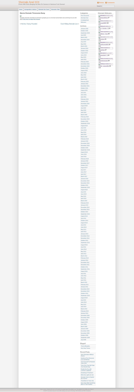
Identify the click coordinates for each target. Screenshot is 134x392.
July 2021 (83, 92)
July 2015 (83, 192)
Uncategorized (85, 20)
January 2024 (84, 48)
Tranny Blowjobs (85, 346)
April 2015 (83, 198)
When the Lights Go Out (87, 375)
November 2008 (85, 333)
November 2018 (85, 145)
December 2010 (85, 289)
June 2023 (84, 55)
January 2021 (84, 101)
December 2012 (85, 236)
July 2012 (83, 247)
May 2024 (83, 44)
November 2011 (85, 264)
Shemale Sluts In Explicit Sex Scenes (87, 377)
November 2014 (85, 209)
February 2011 (85, 284)
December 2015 (85, 181)
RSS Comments (87, 390)
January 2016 (84, 178)
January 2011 (84, 286)
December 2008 (85, 331)
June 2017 (84, 172)
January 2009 (84, 328)
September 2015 (85, 187)
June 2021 (84, 94)
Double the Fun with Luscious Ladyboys (86, 369)
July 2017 (83, 170)
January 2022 (84, 83)
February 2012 (85, 258)
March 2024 (84, 46)
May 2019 (83, 132)
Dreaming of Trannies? (87, 372)
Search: (99, 6)
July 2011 (83, 273)
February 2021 (85, 99)
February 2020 (85, 117)
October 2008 (84, 335)
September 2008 (85, 337)
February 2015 (85, 203)
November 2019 (85, 119)
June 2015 (84, 194)
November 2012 (85, 238)
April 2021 (83, 97)
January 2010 (84, 313)
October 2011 (84, 267)
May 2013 (83, 229)
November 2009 (85, 317)
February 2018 (85, 159)
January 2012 (84, 260)
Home (20, 9)
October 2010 (84, 293)
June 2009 (84, 324)
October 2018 (84, 147)
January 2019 (84, 141)
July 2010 (83, 300)
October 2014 (84, 211)
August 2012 (84, 245)
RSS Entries (78, 390)
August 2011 (84, 271)
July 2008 (83, 339)
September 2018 (85, 150)
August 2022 (84, 70)
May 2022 (83, 75)
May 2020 (83, 110)
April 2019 (83, 134)
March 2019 (84, 136)
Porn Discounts (85, 15)
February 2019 (85, 139)
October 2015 (84, 185)
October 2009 (84, 320)
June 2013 (84, 227)
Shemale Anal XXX (28, 2)
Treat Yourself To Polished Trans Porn (88, 362)
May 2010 (83, 304)
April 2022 (83, 77)
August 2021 (84, 90)
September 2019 (85, 123)
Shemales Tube (55, 9)
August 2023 (84, 53)
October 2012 (84, 240)
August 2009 (84, 322)
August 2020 (84, 105)
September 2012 (85, 242)
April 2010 (83, 306)
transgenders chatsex (30, 9)
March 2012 (84, 256)
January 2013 (84, 234)
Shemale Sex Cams (43, 9)
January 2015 (84, 205)
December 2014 (85, 207)
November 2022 (85, 66)
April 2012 (83, 253)
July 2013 (83, 225)
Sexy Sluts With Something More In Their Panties (88, 383)
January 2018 (84, 161)
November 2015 (85, 183)
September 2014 (85, 214)
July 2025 (83, 35)
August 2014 (84, 216)
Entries (101, 2)
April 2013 (83, 231)
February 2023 (85, 61)
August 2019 (84, 125)
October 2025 (84, 30)
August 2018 (84, 152)
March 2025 (84, 37)
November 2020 (85, 103)
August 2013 (84, 222)
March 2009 (84, 326)
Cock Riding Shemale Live (69, 24)
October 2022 (84, 68)
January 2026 (84, 28)
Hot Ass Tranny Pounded (29, 24)
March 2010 (84, 309)
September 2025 (85, 33)
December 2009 (85, 315)
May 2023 (83, 57)
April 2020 (83, 112)
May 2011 (83, 278)
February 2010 (85, 311)
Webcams (83, 22)
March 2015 (84, 200)
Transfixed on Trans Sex (87, 380)
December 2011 (85, 262)
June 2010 (84, 302)
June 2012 (84, 249)
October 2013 (84, 220)
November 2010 (85, 291)
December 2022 (85, 64)
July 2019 (83, 128)
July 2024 (83, 41)
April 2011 (83, 280)
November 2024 (85, 39)
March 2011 (84, 282)
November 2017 (85, 163)
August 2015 (84, 189)
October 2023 (84, 50)
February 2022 (85, 81)
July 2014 (83, 218)
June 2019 (84, 130)
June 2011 (83, 275)
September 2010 (85, 295)
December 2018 (85, 143)
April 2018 (83, 156)
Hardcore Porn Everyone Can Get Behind (87, 359)
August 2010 (84, 298)
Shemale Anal (84, 18)
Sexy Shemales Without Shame (87, 355)
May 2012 (83, 251)
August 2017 (84, 167)
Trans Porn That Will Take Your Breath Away (87, 366)
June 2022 (84, 72)
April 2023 (83, 59)
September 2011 (85, 269)
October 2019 (84, 121)
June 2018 (84, 154)
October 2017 (84, 165)
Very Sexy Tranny (85, 348)
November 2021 (85, 86)
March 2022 (84, 79)
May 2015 (83, 196)
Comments (111, 2)
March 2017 (84, 176)
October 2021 (84, 88)
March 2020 (84, 114)
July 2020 (83, 108)
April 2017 (83, 174)
